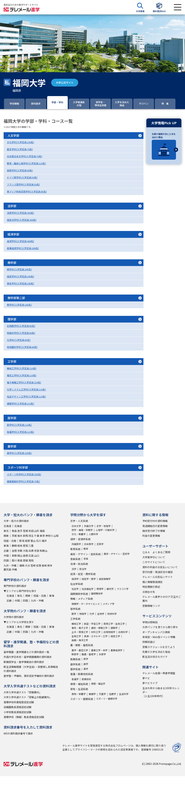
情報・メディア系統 (81, 598)
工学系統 (75, 619)
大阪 (25, 550)
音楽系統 (75, 559)
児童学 (102, 694)
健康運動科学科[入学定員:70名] (23, 481)
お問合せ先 (148, 592)
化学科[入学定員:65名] (18, 340)
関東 (6, 535)
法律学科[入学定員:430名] (20, 213)
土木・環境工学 (80, 632)
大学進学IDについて (153, 557)
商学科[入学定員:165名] (19, 304)
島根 (25, 555)
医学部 (12, 418)
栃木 (19, 535)
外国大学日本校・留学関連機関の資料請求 (28, 657)
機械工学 (76, 623)
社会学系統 (76, 584)
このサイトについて (153, 562)
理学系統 (75, 609)
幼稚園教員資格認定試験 (17, 707)
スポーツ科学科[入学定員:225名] (24, 474)
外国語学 (76, 544)
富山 (33, 541)
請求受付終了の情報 (153, 531)
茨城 (14, 535)
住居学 (112, 694)
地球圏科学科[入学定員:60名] (22, 347)
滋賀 (14, 550)
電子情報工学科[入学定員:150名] (24, 382)
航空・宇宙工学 (92, 623)
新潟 (21, 541)
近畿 (6, 550)
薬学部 (12, 446)
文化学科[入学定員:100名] (20, 142)
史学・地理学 (103, 526)
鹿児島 (7, 569)
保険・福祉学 (98, 683)
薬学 (85, 669)
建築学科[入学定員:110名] (20, 403)
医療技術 (86, 679)
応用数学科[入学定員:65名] (21, 326)
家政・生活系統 (79, 689)
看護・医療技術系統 (81, 674)
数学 (74, 613)
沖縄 (14, 569)
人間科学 (93, 534)
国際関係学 (97, 593)
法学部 (12, 206)
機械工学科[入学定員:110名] (21, 368)
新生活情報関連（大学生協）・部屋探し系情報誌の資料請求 (31, 669)
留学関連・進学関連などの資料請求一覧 (26, 652)
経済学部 (13, 234)
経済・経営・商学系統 (83, 574)
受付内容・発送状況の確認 (157, 572)
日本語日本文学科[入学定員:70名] (24, 156)
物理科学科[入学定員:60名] (21, 333)
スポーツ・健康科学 (106, 698)
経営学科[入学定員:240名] (20, 276)
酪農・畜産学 (89, 654)
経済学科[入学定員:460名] (20, 241)
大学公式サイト (65, 82)
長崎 (44, 565)
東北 (6, 531)
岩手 (19, 531)
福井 (44, 541)
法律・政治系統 (79, 564)
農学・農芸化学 (80, 650)
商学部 (12, 262)
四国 (6, 560)
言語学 (100, 544)
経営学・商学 (89, 579)
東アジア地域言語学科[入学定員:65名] (27, 191)
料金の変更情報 (151, 535)
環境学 (100, 589)
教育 (85, 548)
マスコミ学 (122, 589)
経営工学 (115, 636)
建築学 (114, 628)
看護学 (75, 679)
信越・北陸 (10, 541)
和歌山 (43, 550)
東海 (6, 545)
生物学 (100, 613)
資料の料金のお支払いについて (160, 567)
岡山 (19, 555)
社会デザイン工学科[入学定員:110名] (26, 396)
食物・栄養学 (79, 694)
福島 (42, 531)
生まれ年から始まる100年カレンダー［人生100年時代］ (161, 692)
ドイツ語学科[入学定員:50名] (22, 177)
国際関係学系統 (79, 594)
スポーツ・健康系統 (81, 699)
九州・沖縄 (10, 565)
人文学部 (13, 135)
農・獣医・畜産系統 (81, 645)
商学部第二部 (16, 298)
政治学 (82, 569)
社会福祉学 (87, 589)
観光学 (110, 589)
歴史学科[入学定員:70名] (20, 149)
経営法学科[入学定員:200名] (21, 220)
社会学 (75, 589)
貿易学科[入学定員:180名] (20, 283)
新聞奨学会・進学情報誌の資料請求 (24, 662)
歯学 (85, 664)
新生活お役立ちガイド (155, 656)
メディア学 (108, 604)
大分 (27, 565)
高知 (31, 560)
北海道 (7, 526)
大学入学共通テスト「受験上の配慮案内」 (28, 697)
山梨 (56, 535)
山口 (36, 555)
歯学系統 (75, 664)
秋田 (31, 531)
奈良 (36, 550)
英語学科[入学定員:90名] (20, 170)
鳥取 (14, 555)
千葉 (36, 535)
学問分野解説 (150, 622)
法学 (74, 569)
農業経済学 (116, 650)
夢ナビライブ (150, 683)
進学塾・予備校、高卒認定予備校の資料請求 (29, 676)
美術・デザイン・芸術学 (117, 554)
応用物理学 (109, 632)
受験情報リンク (151, 606)
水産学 (102, 654)
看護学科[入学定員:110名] (20, 432)
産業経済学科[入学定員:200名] (23, 248)
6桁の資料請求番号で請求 (18, 733)
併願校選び (148, 642)
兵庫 (31, 550)
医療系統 (75, 659)
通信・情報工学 (99, 628)
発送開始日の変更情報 (155, 526)
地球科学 (112, 613)
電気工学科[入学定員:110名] (21, 375)
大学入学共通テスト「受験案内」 (23, 692)
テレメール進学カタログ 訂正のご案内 (161, 598)
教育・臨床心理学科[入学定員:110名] (26, 163)
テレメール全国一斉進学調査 (158, 673)
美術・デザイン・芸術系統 (85, 554)
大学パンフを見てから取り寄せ (160, 627)
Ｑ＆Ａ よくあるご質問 (156, 552)
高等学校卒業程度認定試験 (19, 702)
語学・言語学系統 (80, 539)
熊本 (49, 565)
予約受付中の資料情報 (155, 521)
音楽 (85, 558)
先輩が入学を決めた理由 (156, 652)
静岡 (14, 545)
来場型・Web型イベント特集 (158, 637)
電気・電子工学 (80, 628)
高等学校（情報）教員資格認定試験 (24, 717)
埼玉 (31, 535)
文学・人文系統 (79, 521)
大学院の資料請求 (14, 617)
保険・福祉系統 (79, 684)
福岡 (21, 565)
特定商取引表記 (151, 587)
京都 (19, 550)
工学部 (12, 361)
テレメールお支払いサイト (157, 577)
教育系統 (75, 549)
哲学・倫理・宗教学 (82, 530)
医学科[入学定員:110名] (19, 425)
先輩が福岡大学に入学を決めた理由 (164, 135)
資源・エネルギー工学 (95, 636)
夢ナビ (146, 678)
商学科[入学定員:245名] (19, 269)
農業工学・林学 (99, 650)
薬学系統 (75, 669)
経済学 (75, 579)
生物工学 (76, 636)
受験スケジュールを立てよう (158, 647)
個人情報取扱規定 (152, 582)
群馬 (25, 535)
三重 (31, 545)
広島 (31, 555)
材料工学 (95, 632)
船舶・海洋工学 (80, 640)
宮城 (25, 531)
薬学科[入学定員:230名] (19, 453)
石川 (38, 541)
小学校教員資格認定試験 (17, 712)
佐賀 (38, 565)
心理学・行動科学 (105, 530)
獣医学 (75, 654)
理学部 (12, 319)
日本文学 (76, 526)
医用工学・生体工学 (114, 623)
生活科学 (123, 694)
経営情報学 (105, 579)
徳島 (19, 560)
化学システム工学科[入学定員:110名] (26, 389)
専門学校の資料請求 (15, 586)
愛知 (25, 545)
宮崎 (33, 565)
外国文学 (88, 526)
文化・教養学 (79, 534)
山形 (36, 531)
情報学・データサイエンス (86, 604)
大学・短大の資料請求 (16, 521)
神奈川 (49, 535)
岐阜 (19, 545)
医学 (85, 659)
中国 (6, 555)
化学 (91, 613)
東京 (42, 535)
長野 (27, 541)
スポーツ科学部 (18, 467)
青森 (14, 531)
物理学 (82, 613)
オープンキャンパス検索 (156, 632)
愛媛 (25, 560)
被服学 (92, 694)
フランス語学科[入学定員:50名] (23, 184)
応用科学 (123, 632)
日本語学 (88, 544)
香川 (14, 560)
